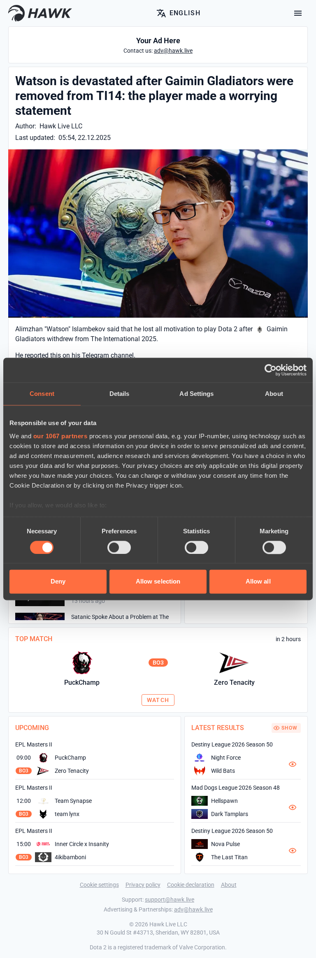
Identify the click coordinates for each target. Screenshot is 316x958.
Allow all (258, 581)
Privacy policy (142, 884)
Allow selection (158, 581)
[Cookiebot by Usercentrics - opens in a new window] (271, 370)
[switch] (119, 547)
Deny (58, 581)
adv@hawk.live (193, 909)
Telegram (95, 355)
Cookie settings (99, 884)
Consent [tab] (42, 393)
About (229, 884)
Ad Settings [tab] (196, 393)
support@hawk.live (169, 899)
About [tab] (274, 393)
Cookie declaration (190, 884)
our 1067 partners (60, 435)
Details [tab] (119, 393)
